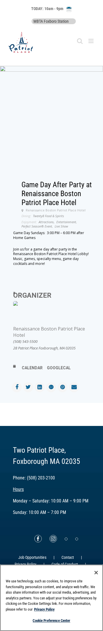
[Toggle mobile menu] (91, 41)
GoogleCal (59, 368)
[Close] (96, 572)
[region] (51, 598)
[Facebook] (38, 538)
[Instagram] (53, 538)
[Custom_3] (66, 539)
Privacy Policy (44, 609)
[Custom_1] (76, 539)
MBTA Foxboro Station (51, 21)
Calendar (32, 368)
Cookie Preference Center (51, 620)
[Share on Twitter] (28, 387)
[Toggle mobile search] (80, 41)
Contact (68, 557)
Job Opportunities (32, 557)
